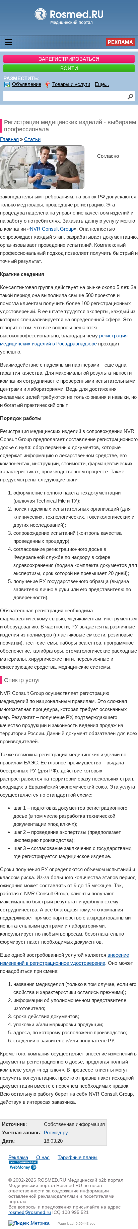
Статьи (32, 139)
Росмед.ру (56, 1132)
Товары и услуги (71, 84)
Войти (69, 68)
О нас (43, 1157)
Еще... (102, 84)
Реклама (120, 42)
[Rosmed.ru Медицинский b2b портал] (69, 24)
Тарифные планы (77, 1157)
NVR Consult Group (52, 229)
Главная (9, 139)
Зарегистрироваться (69, 59)
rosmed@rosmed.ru (29, 1212)
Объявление (26, 84)
